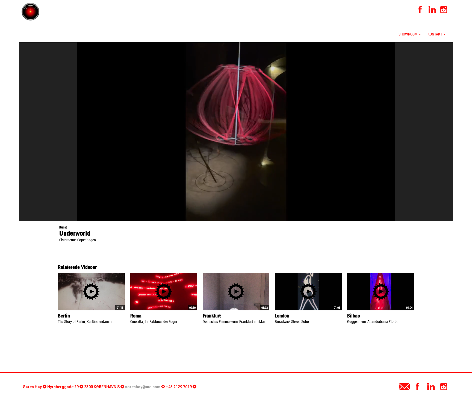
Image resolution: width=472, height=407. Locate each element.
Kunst (63, 227)
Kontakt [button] (435, 34)
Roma (135, 316)
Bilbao (353, 316)
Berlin (64, 316)
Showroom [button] (408, 34)
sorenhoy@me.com (142, 387)
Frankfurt (212, 316)
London (282, 316)
